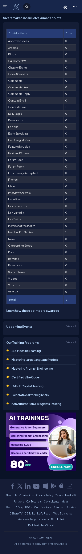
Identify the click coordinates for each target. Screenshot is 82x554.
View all (71, 326)
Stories (71, 507)
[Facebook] (12, 486)
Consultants (51, 501)
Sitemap (59, 507)
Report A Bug (14, 507)
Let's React (44, 513)
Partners (18, 501)
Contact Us (26, 495)
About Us (11, 495)
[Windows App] (45, 486)
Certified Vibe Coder (26, 377)
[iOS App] (61, 486)
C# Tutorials (34, 501)
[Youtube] (36, 486)
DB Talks (30, 513)
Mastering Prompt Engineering (32, 368)
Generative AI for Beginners (30, 395)
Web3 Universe (63, 513)
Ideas (65, 501)
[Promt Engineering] (41, 442)
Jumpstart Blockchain (51, 519)
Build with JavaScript (41, 525)
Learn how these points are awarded (32, 310)
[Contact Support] (69, 486)
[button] (75, 6)
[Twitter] (19, 486)
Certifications (43, 507)
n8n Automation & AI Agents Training (36, 404)
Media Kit (71, 495)
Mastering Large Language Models (35, 359)
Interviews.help (26, 519)
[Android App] (53, 486)
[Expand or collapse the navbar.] (5, 6)
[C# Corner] (16, 6)
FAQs (28, 507)
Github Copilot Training (28, 386)
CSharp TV (15, 513)
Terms (59, 495)
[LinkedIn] (27, 486)
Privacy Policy (44, 495)
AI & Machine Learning (26, 351)
